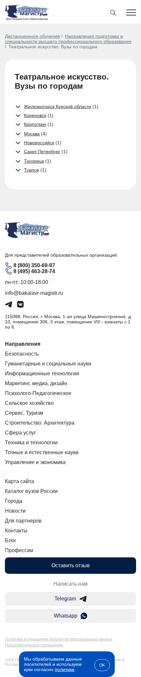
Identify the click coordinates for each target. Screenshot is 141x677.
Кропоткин (35, 124)
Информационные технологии (42, 373)
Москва (32, 133)
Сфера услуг (20, 432)
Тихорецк (34, 161)
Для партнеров (23, 521)
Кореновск (35, 115)
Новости (15, 511)
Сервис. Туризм (24, 413)
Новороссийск (39, 142)
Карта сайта (19, 481)
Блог (10, 540)
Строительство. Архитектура (39, 423)
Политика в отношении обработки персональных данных (58, 639)
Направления (22, 344)
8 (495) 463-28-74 (34, 271)
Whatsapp (65, 616)
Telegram (65, 598)
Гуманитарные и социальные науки (48, 363)
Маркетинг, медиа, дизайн (36, 383)
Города (13, 501)
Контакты (16, 530)
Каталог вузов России (31, 491)
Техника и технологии (31, 442)
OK (102, 665)
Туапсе (31, 170)
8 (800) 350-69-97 (34, 265)
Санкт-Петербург (42, 151)
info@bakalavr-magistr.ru (34, 293)
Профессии (19, 550)
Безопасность (22, 354)
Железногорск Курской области (57, 106)
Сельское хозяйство (29, 403)
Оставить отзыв (70, 565)
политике (64, 669)
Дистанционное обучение (32, 36)
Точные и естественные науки (41, 452)
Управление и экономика (35, 462)
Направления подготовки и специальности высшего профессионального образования (68, 39)
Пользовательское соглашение (34, 645)
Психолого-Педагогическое (38, 393)
